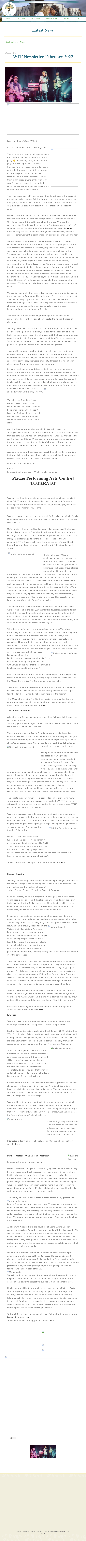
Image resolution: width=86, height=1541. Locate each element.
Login (43, 1533)
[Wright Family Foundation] (9, 9)
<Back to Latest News (14, 42)
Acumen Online (65, 1531)
